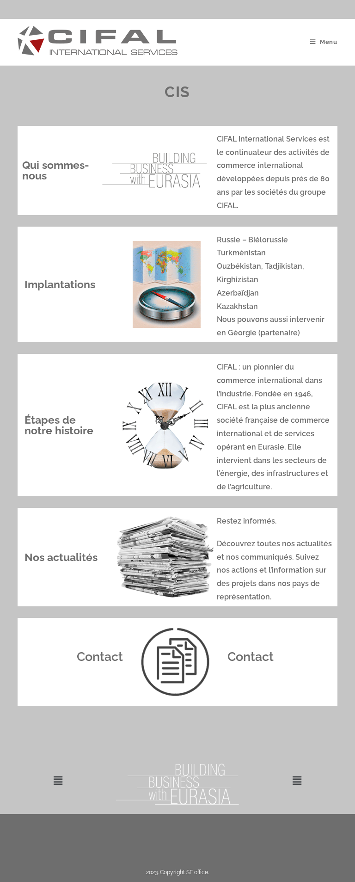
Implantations (59, 284)
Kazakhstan (237, 306)
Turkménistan (241, 252)
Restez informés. (246, 521)
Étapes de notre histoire (58, 425)
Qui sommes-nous (55, 170)
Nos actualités (61, 557)
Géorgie (242, 332)
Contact (100, 656)
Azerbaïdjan (238, 293)
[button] (58, 780)
